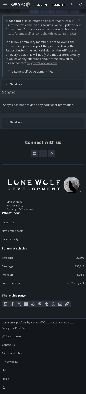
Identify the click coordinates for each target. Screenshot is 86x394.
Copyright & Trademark (21, 209)
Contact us (8, 345)
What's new (11, 213)
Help (5, 370)
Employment (14, 201)
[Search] (81, 5)
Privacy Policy (15, 205)
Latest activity (10, 239)
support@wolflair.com (42, 63)
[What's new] (72, 5)
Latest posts (9, 222)
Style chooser (13, 336)
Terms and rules (12, 353)
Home (5, 379)
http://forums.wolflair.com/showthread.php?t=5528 (41, 33)
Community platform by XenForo (38, 322)
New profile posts (12, 231)
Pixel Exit (20, 328)
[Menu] (5, 4)
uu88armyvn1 (75, 283)
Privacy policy (10, 361)
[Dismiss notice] (79, 21)
